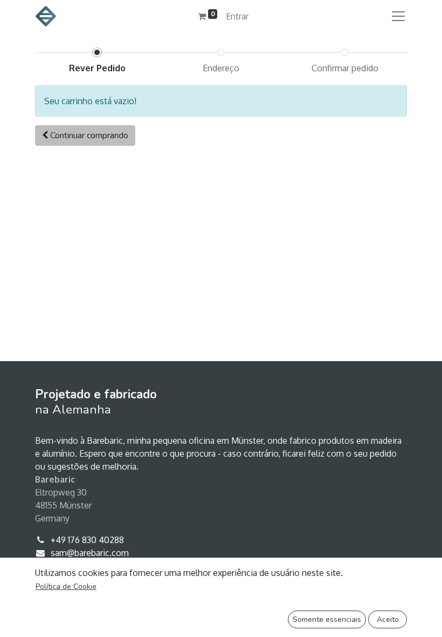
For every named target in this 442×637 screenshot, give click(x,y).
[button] (85, 135)
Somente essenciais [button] (327, 619)
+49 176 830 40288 (87, 539)
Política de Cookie (66, 586)
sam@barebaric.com (90, 552)
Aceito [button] (388, 619)
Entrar (237, 16)
